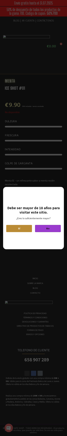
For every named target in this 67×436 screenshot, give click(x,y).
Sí (19, 228)
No (48, 228)
